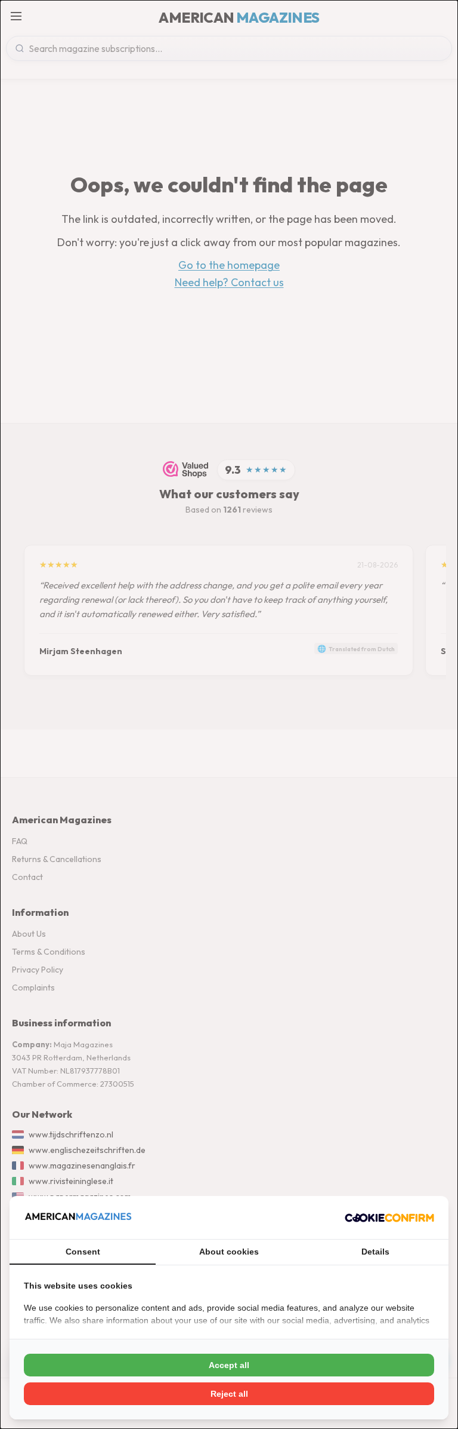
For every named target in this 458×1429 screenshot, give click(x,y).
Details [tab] (375, 1251)
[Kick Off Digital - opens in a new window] (389, 1217)
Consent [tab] (83, 1251)
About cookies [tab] (229, 1251)
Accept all (229, 1365)
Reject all (229, 1394)
